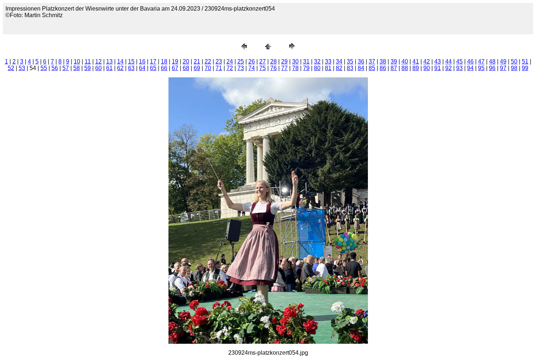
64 (142, 68)
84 (361, 68)
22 (208, 61)
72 (229, 68)
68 (186, 68)
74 (251, 68)
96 (492, 68)
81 (328, 68)
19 (175, 61)
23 (218, 61)
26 (251, 61)
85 (372, 68)
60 (98, 68)
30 (295, 61)
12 (98, 61)
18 (164, 61)
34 (339, 61)
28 (273, 61)
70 (208, 68)
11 (88, 61)
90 (426, 68)
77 (284, 68)
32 (317, 61)
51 (525, 61)
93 (459, 68)
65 (153, 68)
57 (65, 68)
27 (262, 61)
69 (197, 68)
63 (131, 68)
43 (437, 61)
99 (525, 68)
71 (218, 68)
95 (481, 68)
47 (481, 61)
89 (415, 68)
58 (76, 68)
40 (404, 61)
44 (448, 61)
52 (11, 68)
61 (109, 68)
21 (197, 61)
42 (426, 61)
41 (415, 61)
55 (43, 68)
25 (240, 61)
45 (459, 61)
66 (164, 68)
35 (350, 61)
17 (153, 61)
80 (317, 68)
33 (328, 61)
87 (394, 68)
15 (131, 61)
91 (437, 68)
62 (120, 68)
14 (120, 61)
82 (339, 68)
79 (306, 68)
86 (383, 68)
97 (503, 68)
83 (350, 68)
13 (109, 61)
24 (229, 61)
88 (404, 68)
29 (284, 61)
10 (77, 61)
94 (470, 68)
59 (87, 68)
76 (273, 68)
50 (514, 61)
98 (514, 68)
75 (262, 68)
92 (448, 68)
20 (186, 61)
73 (240, 68)
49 (503, 61)
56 (54, 68)
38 (383, 61)
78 (295, 68)
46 (470, 61)
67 (175, 68)
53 (22, 68)
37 (372, 61)
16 (142, 61)
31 (306, 61)
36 (361, 61)
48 (492, 61)
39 (394, 61)
